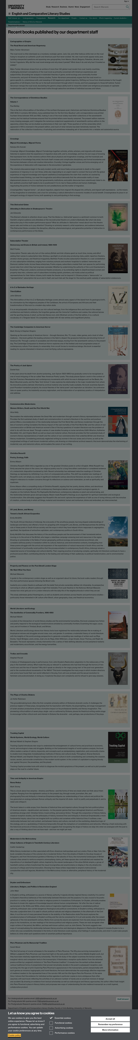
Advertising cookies (63, 1028)
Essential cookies (62, 1018)
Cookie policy (14, 1035)
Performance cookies (64, 1033)
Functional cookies (63, 1023)
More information (110, 1030)
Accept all (110, 1019)
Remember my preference (110, 1024)
